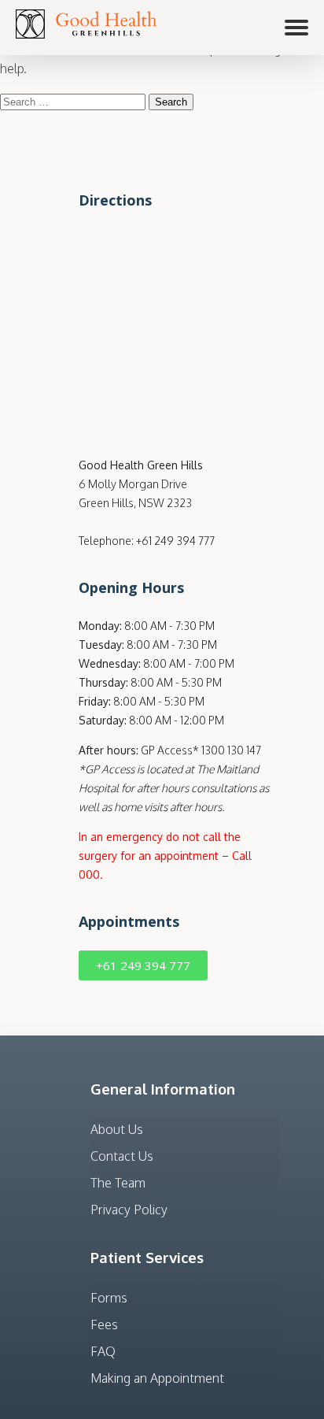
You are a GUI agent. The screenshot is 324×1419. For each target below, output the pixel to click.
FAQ (103, 1351)
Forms (108, 1298)
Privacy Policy (129, 1209)
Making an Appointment (157, 1378)
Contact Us (121, 1156)
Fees (104, 1324)
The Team (117, 1183)
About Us (116, 1129)
